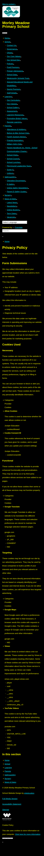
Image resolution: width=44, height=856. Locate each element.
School (7, 764)
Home (7, 241)
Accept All (4, 838)
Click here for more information (27, 834)
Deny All (11, 838)
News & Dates (10, 782)
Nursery (8, 779)
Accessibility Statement (11, 804)
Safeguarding (10, 775)
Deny (8, 838)
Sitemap (5, 810)
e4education (29, 793)
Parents (8, 771)
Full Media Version (9, 799)
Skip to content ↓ (9, 4)
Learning (8, 768)
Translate (19, 227)
